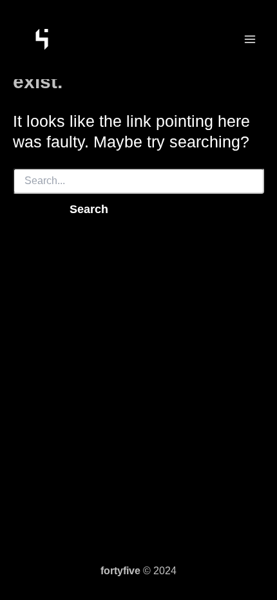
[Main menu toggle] (249, 39)
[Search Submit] (31, 209)
